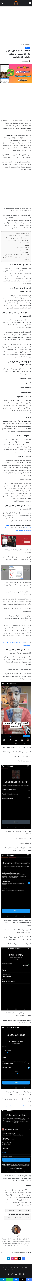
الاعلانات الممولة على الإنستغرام (19, 236)
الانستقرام (10, 1210)
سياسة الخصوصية (22, 1269)
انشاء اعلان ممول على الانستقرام (19, 1214)
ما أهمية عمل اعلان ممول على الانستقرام (16, 238)
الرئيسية (27, 44)
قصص (27, 245)
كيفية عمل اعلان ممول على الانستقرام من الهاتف (16, 258)
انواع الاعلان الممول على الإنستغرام (18, 240)
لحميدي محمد (25, 61)
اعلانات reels (25, 252)
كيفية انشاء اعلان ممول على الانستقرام (17, 1218)
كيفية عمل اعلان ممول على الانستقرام (17, 255)
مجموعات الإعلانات (23, 247)
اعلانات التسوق (24, 250)
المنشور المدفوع (24, 243)
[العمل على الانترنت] (16, 3)
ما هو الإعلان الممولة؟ (22, 233)
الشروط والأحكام (13, 1269)
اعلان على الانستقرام (23, 1210)
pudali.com (5, 1267)
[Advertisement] (16, 24)
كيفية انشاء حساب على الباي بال (15, 1106)
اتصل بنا (7, 1269)
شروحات (23, 44)
